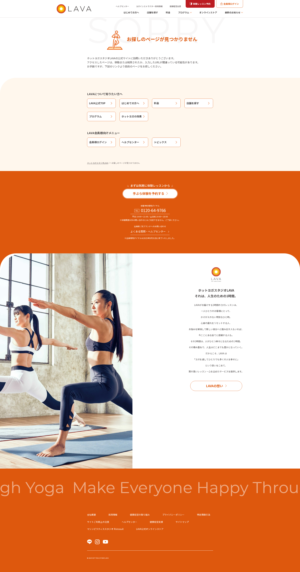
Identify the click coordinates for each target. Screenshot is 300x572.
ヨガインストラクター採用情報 (149, 6)
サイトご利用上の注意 (98, 521)
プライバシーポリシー (173, 514)
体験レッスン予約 (202, 3)
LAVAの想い (214, 386)
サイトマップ (182, 521)
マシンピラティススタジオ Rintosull (105, 529)
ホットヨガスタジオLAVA (97, 163)
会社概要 (91, 514)
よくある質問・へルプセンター (148, 231)
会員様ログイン (231, 3)
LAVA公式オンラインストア (149, 529)
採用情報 (113, 514)
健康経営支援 (175, 6)
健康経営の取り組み (140, 514)
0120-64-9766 (153, 210)
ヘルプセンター (122, 6)
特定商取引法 (203, 514)
